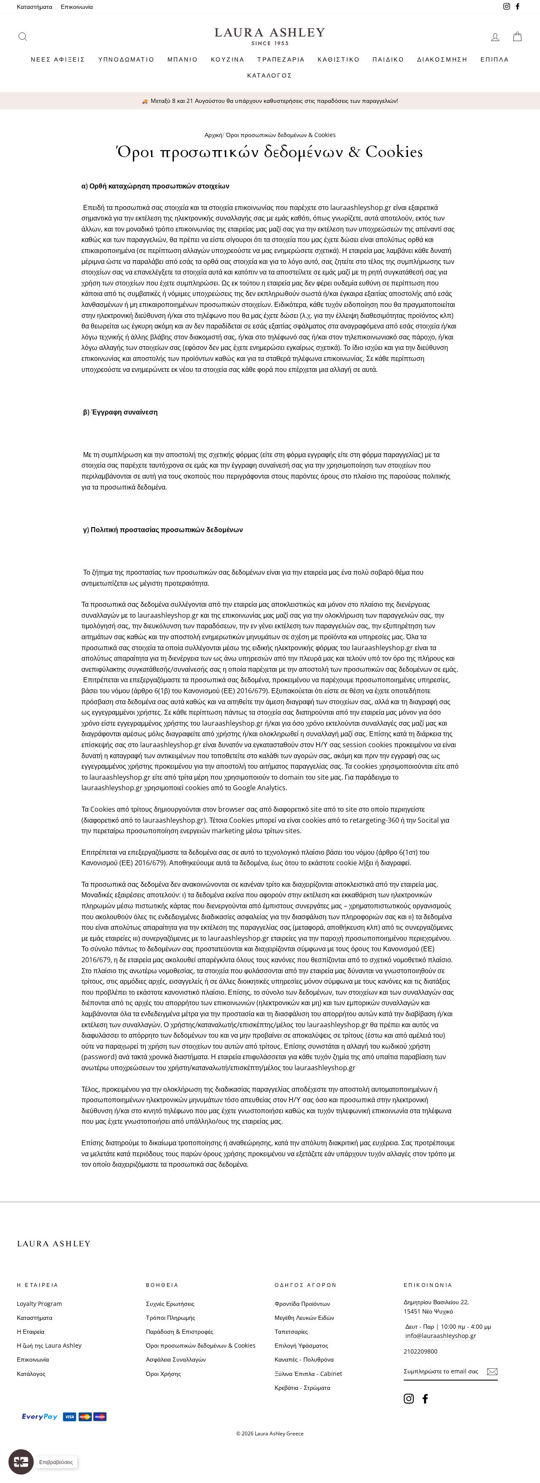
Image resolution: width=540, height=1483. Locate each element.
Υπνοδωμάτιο (126, 59)
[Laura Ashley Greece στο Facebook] (425, 1398)
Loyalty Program (39, 1304)
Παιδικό (389, 59)
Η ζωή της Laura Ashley (49, 1345)
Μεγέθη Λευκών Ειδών (304, 1317)
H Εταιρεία (30, 1331)
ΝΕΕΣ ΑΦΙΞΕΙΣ (58, 59)
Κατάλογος (269, 75)
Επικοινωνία (77, 7)
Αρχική (213, 135)
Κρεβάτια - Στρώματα (302, 1387)
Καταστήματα (34, 7)
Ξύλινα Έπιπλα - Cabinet (308, 1374)
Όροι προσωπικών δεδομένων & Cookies (201, 1345)
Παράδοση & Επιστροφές (179, 1331)
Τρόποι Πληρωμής (170, 1317)
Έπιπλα (495, 59)
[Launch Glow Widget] (21, 1462)
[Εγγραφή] (492, 1371)
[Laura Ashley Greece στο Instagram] (409, 1398)
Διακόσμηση (442, 59)
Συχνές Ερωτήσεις (170, 1304)
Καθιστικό (339, 59)
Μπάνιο (182, 59)
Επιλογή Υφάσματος (301, 1345)
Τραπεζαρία (281, 59)
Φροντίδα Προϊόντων (302, 1304)
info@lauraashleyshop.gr (440, 1336)
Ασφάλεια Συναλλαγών (176, 1359)
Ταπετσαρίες (291, 1331)
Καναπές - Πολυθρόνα (304, 1359)
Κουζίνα (228, 59)
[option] (270, 100)
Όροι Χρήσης (163, 1374)
